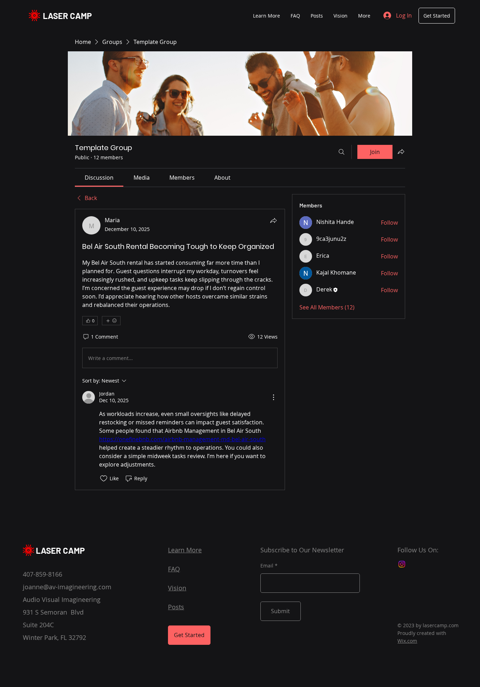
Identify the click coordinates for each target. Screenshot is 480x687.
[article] (180, 349)
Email (266, 565)
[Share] (273, 220)
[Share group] (401, 151)
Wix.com (407, 640)
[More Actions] (273, 397)
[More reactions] (111, 320)
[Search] (341, 152)
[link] (99, 177)
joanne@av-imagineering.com (67, 587)
